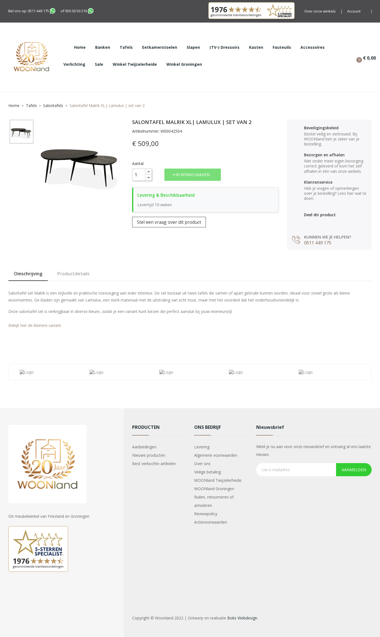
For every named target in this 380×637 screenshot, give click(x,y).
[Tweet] (318, 223)
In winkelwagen (193, 174)
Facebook (13, 591)
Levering (201, 446)
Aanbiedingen (144, 446)
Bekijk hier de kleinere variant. (35, 325)
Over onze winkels (320, 11)
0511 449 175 (38, 10)
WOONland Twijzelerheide (217, 480)
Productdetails (73, 274)
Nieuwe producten (148, 455)
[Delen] (306, 223)
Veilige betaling (207, 472)
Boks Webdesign (242, 618)
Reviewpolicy (205, 513)
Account (354, 11)
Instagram (27, 591)
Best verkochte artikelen (154, 463)
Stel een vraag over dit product (169, 222)
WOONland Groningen (214, 488)
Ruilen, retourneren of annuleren (214, 501)
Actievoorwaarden (210, 522)
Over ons (202, 463)
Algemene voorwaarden (215, 455)
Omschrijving (28, 274)
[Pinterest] (330, 223)
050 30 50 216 (76, 10)
